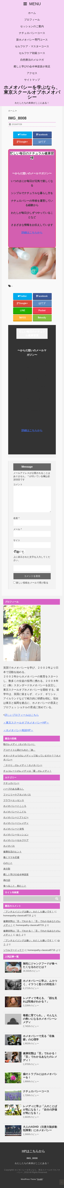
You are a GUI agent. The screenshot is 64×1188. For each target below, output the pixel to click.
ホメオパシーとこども (14, 811)
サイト (16, 540)
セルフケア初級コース (32, 53)
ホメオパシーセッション (16, 834)
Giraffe (40, 1179)
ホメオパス (9, 846)
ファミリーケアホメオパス (17, 794)
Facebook (42, 134)
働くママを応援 (11, 857)
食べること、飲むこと (14, 886)
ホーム (32, 13)
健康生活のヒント (12, 851)
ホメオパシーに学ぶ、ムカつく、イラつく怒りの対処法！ (40, 982)
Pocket (42, 310)
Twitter (23, 134)
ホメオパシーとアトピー (16, 817)
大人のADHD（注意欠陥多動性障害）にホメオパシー (40, 1128)
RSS (23, 317)
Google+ (23, 141)
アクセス (32, 73)
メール (17, 529)
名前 (16, 518)
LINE (22, 310)
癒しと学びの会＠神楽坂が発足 (32, 66)
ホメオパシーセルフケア (16, 840)
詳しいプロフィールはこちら (22, 715)
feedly (43, 317)
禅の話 (6, 880)
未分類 (6, 868)
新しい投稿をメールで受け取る (32, 582)
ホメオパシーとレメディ (16, 823)
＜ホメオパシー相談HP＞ (18, 730)
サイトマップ (32, 79)
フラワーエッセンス (13, 800)
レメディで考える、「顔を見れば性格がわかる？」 (40, 1000)
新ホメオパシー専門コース (32, 39)
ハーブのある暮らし (13, 789)
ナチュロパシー (11, 783)
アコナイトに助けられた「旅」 (19, 750)
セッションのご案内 (32, 26)
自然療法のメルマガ (32, 59)
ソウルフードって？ (13, 950)
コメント (17, 484)
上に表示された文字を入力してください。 (31, 558)
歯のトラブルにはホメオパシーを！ (40, 1076)
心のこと (7, 863)
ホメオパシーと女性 (13, 828)
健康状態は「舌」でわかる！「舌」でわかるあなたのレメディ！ (40, 1057)
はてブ (42, 141)
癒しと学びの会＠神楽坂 (16, 874)
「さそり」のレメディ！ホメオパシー (22, 765)
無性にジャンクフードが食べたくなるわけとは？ (40, 965)
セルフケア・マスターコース (32, 46)
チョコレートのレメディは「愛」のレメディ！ (27, 771)
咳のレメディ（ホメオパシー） (19, 744)
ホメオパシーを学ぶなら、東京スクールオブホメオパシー (32, 92)
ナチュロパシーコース (32, 33)
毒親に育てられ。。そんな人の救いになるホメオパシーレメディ (40, 1019)
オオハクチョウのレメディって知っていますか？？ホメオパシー (32, 757)
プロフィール (32, 19)
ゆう (18, 934)
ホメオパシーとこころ (14, 806)
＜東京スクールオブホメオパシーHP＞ (26, 722)
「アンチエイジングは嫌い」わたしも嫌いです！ (28, 911)
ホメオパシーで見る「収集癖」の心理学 (38, 1038)
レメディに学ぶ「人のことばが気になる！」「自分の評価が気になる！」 (40, 1109)
